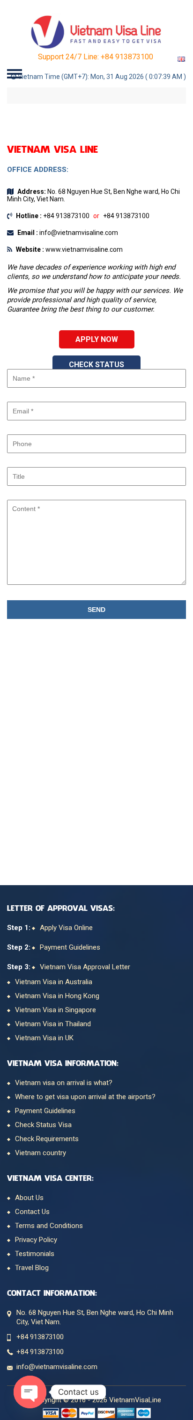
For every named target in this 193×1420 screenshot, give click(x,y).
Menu (14, 73)
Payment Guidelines (70, 947)
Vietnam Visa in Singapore (55, 1010)
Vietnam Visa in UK (44, 1038)
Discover (106, 1413)
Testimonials (34, 1254)
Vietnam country (40, 1153)
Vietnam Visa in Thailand (53, 1024)
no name (125, 1413)
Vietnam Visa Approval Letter (85, 967)
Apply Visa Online (66, 927)
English (181, 59)
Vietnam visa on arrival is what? (63, 1083)
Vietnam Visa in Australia (53, 982)
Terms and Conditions (49, 1225)
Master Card (69, 1413)
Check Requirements (47, 1139)
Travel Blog (32, 1268)
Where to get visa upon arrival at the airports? (85, 1097)
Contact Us (32, 1211)
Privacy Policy (36, 1239)
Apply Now (96, 339)
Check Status (96, 364)
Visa (51, 1413)
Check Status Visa (43, 1125)
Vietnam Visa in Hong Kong (57, 996)
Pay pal (87, 1413)
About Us (29, 1197)
